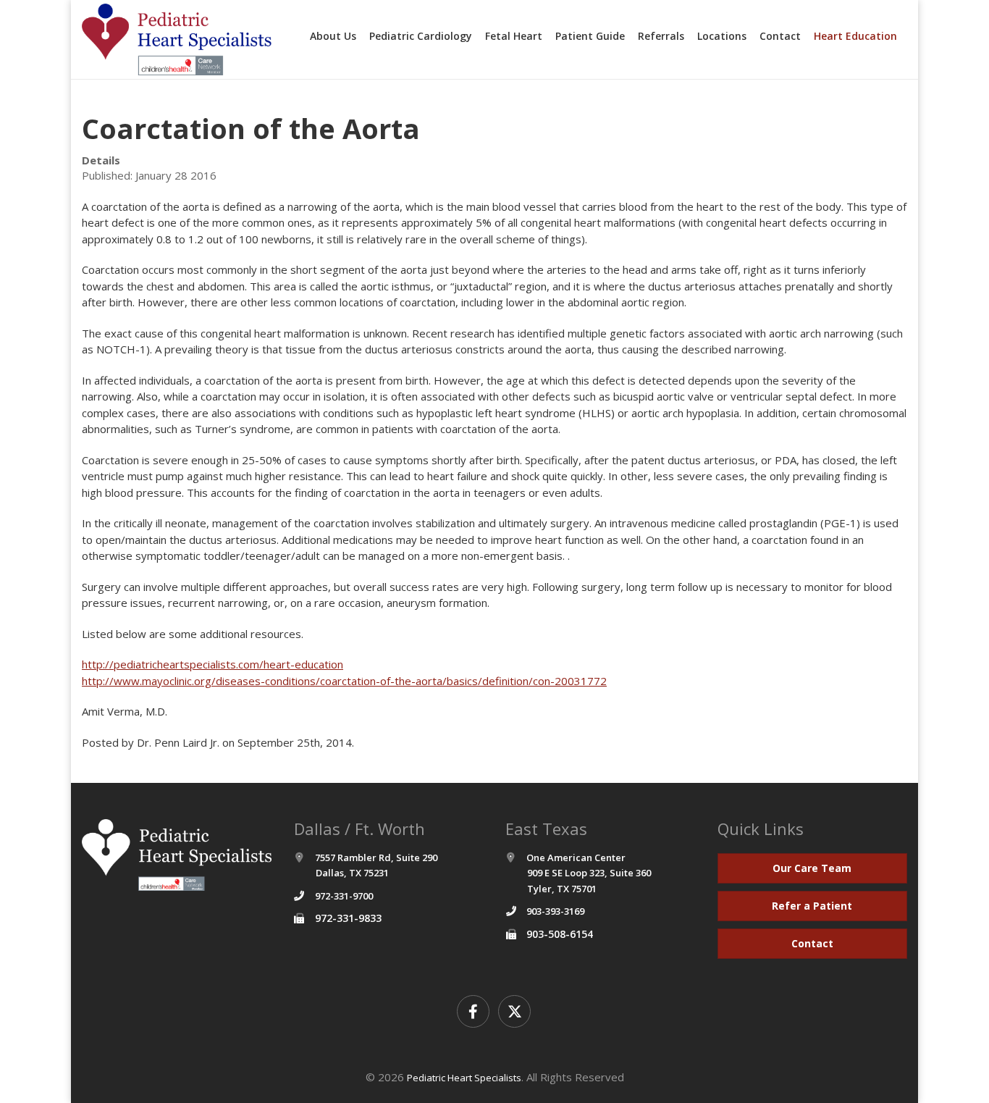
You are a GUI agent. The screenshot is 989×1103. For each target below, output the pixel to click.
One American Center (588, 873)
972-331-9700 (344, 895)
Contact (780, 36)
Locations (721, 36)
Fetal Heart (513, 36)
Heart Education (855, 36)
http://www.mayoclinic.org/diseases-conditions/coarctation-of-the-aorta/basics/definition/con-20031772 (344, 681)
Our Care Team (812, 868)
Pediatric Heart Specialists (464, 1077)
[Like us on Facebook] (473, 1011)
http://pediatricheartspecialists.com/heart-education (212, 664)
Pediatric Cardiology (420, 36)
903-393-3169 (555, 911)
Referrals (661, 36)
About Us (333, 36)
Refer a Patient (812, 906)
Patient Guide (590, 36)
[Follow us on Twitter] (514, 1011)
